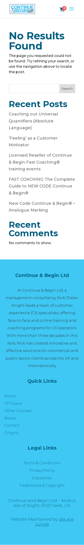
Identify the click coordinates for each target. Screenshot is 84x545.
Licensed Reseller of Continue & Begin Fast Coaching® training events (40, 162)
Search (67, 89)
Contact (11, 425)
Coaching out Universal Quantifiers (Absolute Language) (33, 121)
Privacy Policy (42, 470)
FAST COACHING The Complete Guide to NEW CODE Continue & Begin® (42, 186)
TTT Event (13, 403)
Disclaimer (42, 478)
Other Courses (17, 411)
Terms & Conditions (42, 463)
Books (10, 418)
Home (10, 396)
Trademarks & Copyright (42, 485)
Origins (11, 433)
